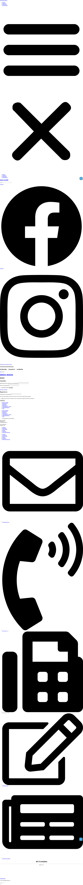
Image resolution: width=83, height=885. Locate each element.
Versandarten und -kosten (6, 406)
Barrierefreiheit (5, 5)
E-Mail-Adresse (5, 394)
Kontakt (3, 2)
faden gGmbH (4, 180)
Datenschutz (4, 4)
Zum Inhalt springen (3, 0)
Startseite (3, 427)
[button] (41, 90)
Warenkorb (4, 404)
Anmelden (10, 387)
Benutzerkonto (5, 403)
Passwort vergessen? (3, 389)
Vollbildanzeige (3, 878)
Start (1, 371)
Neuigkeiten (4, 428)
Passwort (4, 385)
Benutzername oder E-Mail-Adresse (9, 383)
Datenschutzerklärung (6, 432)
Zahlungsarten (4, 405)
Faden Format (4, 429)
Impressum (4, 3)
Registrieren (2, 400)
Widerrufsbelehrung (5, 407)
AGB (3, 408)
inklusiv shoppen (6, 375)
